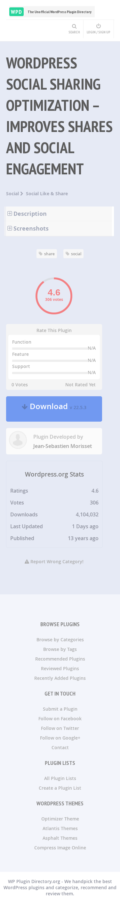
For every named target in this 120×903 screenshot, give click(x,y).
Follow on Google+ (60, 738)
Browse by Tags (60, 649)
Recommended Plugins (60, 659)
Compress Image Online (60, 848)
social (76, 254)
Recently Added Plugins (60, 678)
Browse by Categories (60, 639)
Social (13, 193)
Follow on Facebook (60, 718)
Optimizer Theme (60, 819)
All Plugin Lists (60, 778)
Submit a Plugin (60, 709)
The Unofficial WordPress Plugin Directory (51, 11)
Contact (60, 747)
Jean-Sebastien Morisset (62, 446)
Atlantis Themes (60, 828)
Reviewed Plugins (60, 668)
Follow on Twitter (60, 728)
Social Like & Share (47, 193)
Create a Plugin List (60, 788)
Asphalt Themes (60, 838)
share (49, 254)
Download (57, 409)
